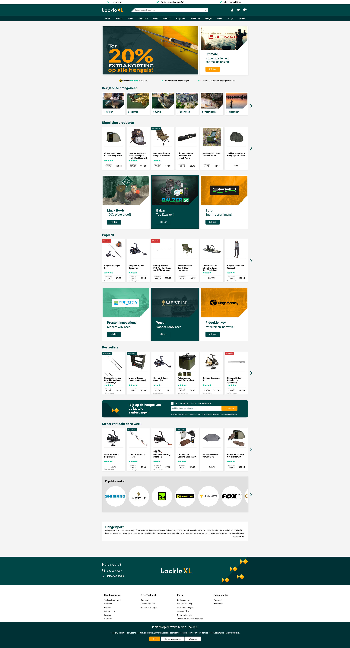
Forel (155, 18)
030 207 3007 (114, 570)
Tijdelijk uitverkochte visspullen (190, 619)
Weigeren (193, 639)
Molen (219, 18)
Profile (233, 10)
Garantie (108, 619)
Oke (154, 639)
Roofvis (119, 18)
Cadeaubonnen (183, 600)
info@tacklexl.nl (115, 576)
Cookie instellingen (185, 607)
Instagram (218, 604)
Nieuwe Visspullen (184, 615)
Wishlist (239, 10)
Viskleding (195, 18)
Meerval (166, 18)
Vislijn (230, 18)
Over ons (144, 600)
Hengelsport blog (148, 604)
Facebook (218, 600)
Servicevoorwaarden (230, 414)
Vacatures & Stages (149, 607)
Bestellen (108, 604)
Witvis (130, 18)
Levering (107, 615)
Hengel (208, 18)
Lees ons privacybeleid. (230, 633)
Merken (242, 18)
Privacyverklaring (184, 604)
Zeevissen (143, 18)
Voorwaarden (183, 611)
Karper (108, 18)
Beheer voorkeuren (173, 639)
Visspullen (180, 18)
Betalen (107, 607)
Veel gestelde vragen (113, 600)
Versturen (229, 408)
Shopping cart (245, 10)
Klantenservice (117, 2)
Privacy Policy (216, 414)
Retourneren (109, 611)
